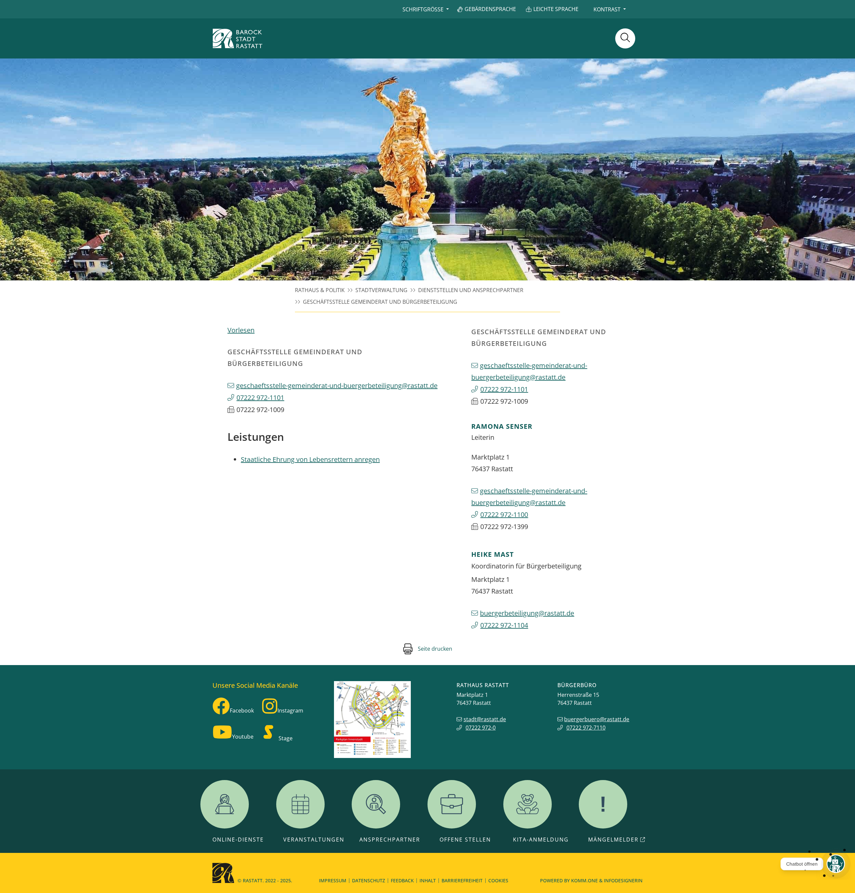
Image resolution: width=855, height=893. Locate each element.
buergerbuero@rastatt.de (596, 719)
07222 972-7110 (586, 727)
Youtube (242, 736)
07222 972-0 (481, 727)
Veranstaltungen (313, 839)
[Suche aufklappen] (625, 38)
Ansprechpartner (389, 839)
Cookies (498, 880)
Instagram (290, 710)
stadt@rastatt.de (485, 719)
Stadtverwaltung (381, 290)
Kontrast (607, 9)
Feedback (402, 880)
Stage (286, 738)
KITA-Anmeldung (541, 839)
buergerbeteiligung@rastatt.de (527, 613)
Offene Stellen (465, 839)
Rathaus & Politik (320, 290)
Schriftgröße (423, 9)
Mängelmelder (613, 839)
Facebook (242, 710)
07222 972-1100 (504, 514)
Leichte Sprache (555, 9)
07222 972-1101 (260, 397)
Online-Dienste (238, 839)
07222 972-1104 (504, 625)
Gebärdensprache (490, 9)
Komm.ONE (584, 880)
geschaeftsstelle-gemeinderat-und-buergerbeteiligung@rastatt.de (337, 385)
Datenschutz (368, 880)
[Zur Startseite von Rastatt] (237, 38)
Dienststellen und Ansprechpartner (470, 290)
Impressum (332, 880)
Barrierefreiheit (462, 880)
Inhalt (427, 880)
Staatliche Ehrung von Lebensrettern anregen (310, 459)
